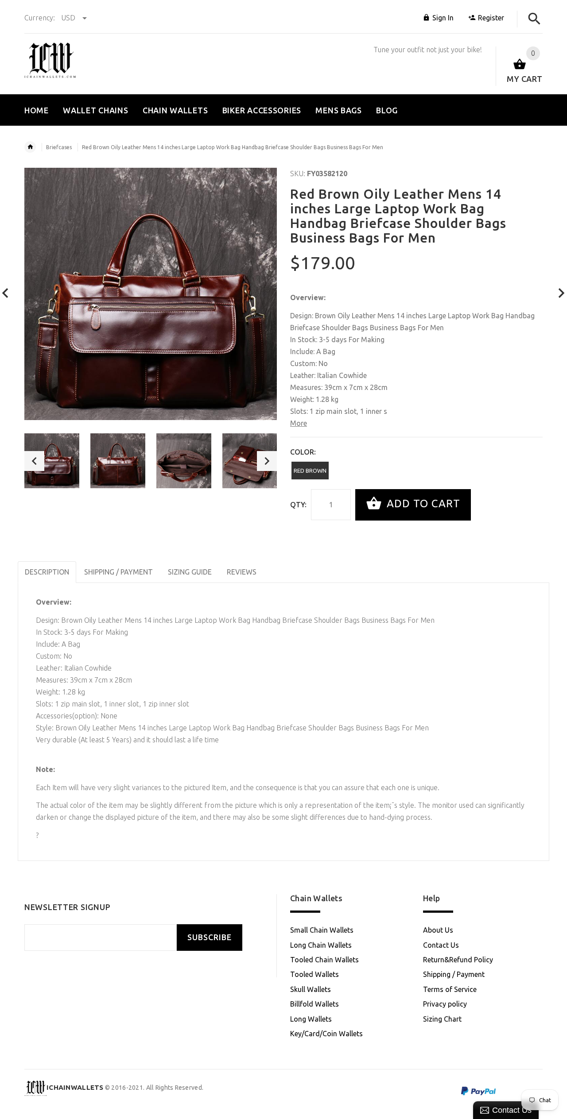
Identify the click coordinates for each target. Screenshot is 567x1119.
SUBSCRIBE (209, 937)
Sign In (443, 18)
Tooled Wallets (314, 974)
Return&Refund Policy (458, 960)
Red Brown (310, 470)
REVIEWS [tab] (241, 572)
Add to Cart (422, 504)
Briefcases (59, 147)
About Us (438, 930)
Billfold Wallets (314, 1004)
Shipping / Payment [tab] (118, 572)
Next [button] (267, 461)
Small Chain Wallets (321, 930)
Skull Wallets (310, 989)
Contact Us (441, 945)
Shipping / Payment (454, 974)
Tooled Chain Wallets (324, 960)
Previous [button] (34, 461)
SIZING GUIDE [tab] (190, 572)
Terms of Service (450, 989)
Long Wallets (311, 1019)
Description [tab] (47, 572)
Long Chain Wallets (321, 945)
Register (491, 18)
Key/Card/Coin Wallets (326, 1034)
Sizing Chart (442, 1019)
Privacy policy (445, 1004)
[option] (51, 460)
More (298, 423)
